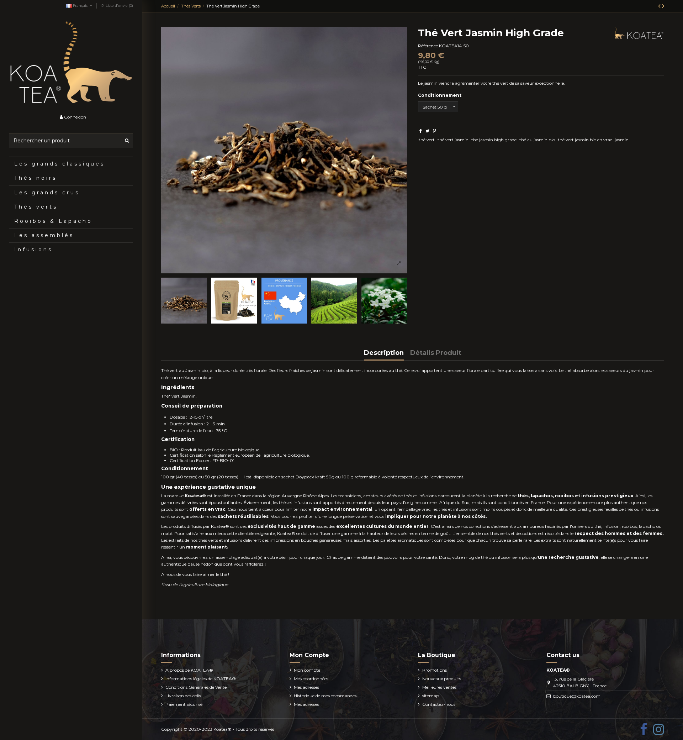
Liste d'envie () (119, 5)
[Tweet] (427, 130)
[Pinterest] (434, 130)
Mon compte (307, 670)
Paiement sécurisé (183, 704)
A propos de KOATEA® (189, 670)
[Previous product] (660, 6)
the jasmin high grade (494, 139)
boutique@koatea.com (576, 696)
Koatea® (222, 729)
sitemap (430, 695)
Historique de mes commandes (325, 695)
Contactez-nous (438, 704)
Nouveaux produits (441, 678)
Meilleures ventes (439, 687)
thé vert (427, 139)
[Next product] (663, 6)
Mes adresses (306, 687)
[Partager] (420, 130)
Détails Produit (435, 353)
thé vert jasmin (453, 139)
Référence (428, 45)
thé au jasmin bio (537, 139)
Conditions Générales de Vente (196, 687)
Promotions (434, 670)
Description (384, 353)
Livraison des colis (183, 695)
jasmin (622, 139)
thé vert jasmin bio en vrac (585, 139)
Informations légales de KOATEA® (200, 678)
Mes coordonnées (311, 678)
